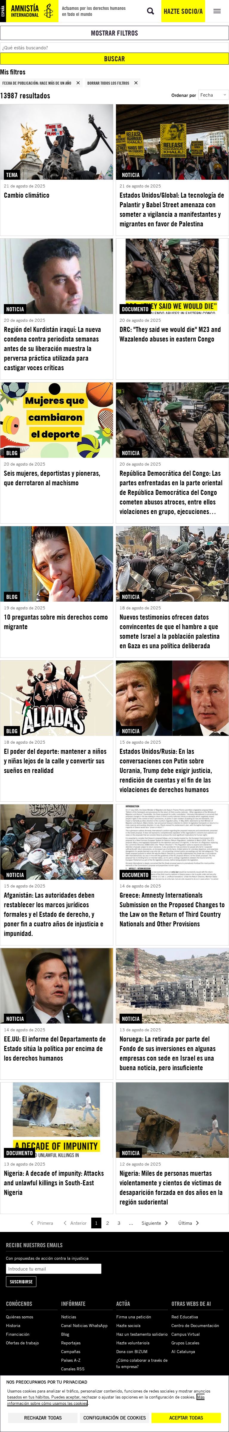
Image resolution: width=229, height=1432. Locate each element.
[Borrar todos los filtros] (136, 83)
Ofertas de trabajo (22, 1342)
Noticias (68, 1316)
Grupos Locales (185, 1342)
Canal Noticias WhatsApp (84, 1325)
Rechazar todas (43, 1418)
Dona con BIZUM (132, 1351)
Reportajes (71, 1342)
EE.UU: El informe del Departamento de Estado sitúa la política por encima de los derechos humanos (55, 1048)
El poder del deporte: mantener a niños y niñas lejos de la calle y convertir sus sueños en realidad (55, 761)
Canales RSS (73, 1368)
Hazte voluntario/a (132, 1342)
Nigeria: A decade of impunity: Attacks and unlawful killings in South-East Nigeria (54, 1183)
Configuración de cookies (114, 1418)
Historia (13, 1325)
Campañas (70, 1351)
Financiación (18, 1334)
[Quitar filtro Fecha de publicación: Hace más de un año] (78, 83)
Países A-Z (71, 1360)
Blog (65, 1334)
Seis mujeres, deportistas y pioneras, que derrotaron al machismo (52, 478)
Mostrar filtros (114, 32)
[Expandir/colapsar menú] (217, 11)
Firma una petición (133, 1316)
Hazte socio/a (183, 11)
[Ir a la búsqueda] (150, 11)
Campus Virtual (185, 1334)
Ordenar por (183, 95)
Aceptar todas (186, 1418)
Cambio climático (26, 194)
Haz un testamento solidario (142, 1334)
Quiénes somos (19, 1316)
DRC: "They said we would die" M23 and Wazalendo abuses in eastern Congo (170, 334)
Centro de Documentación (195, 1325)
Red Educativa (184, 1316)
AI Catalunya (183, 1351)
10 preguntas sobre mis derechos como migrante (56, 621)
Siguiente (151, 1223)
